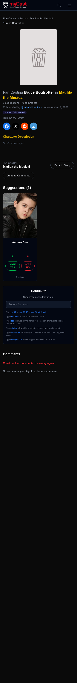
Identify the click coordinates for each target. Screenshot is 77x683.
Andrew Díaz (20, 242)
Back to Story (62, 165)
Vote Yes (13, 266)
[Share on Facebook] (6, 126)
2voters (20, 277)
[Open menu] (69, 5)
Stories (24, 18)
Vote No (28, 266)
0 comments (29, 102)
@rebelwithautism (31, 107)
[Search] (59, 5)
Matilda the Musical (41, 18)
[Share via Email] (33, 126)
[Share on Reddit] (24, 126)
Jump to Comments (18, 175)
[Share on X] (15, 126)
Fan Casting (10, 18)
